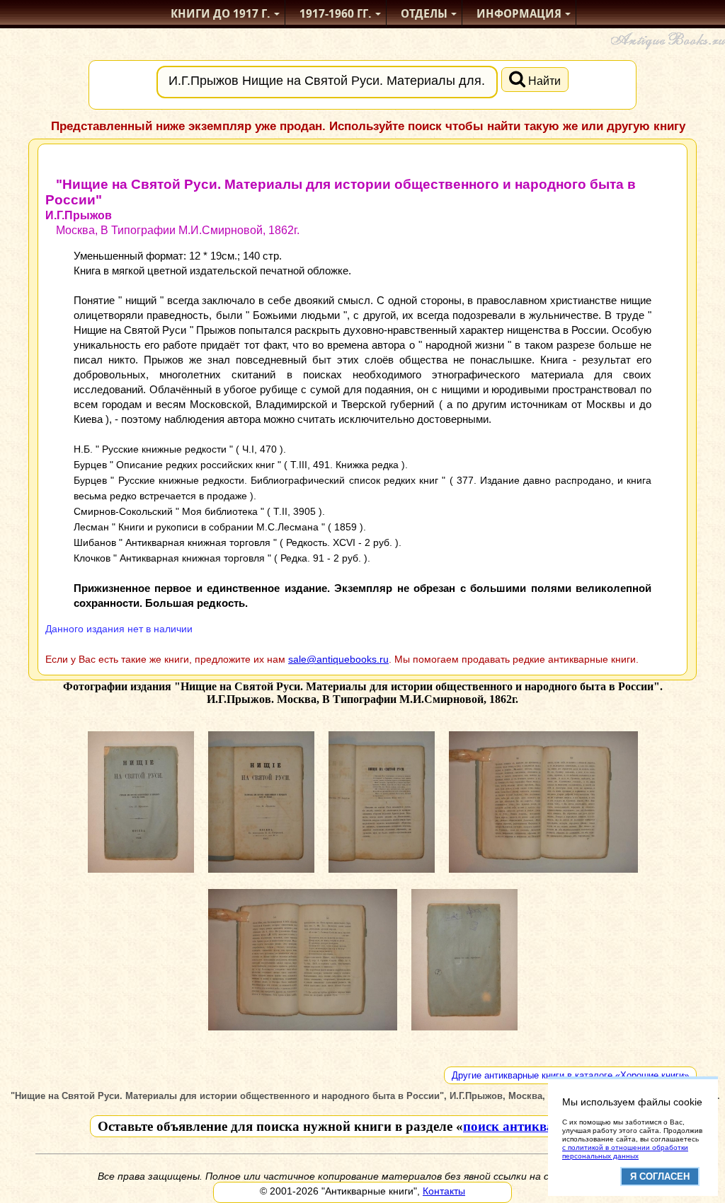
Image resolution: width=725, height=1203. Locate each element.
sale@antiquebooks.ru (338, 659)
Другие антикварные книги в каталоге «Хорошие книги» (570, 1075)
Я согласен (660, 1176)
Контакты (444, 1191)
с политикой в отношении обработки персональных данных (625, 1152)
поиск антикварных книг (541, 1126)
